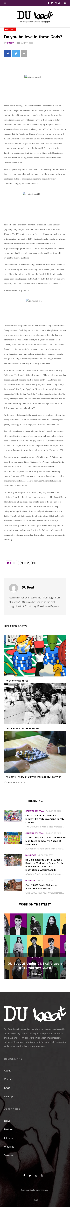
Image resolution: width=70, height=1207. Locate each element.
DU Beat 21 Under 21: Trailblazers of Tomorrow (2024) (34, 965)
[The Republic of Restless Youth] (35, 704)
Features (9, 29)
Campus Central (34, 811)
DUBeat (11, 43)
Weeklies (9, 1146)
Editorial (9, 1137)
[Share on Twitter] (16, 53)
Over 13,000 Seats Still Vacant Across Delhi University (42, 887)
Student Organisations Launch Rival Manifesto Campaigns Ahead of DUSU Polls (45, 841)
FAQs (7, 1087)
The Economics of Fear (16, 680)
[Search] (65, 2)
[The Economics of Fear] (35, 655)
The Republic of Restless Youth (21, 728)
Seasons (8, 1155)
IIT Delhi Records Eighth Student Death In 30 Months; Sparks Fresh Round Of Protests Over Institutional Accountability (44, 864)
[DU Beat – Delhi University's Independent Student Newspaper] (35, 16)
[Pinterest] (27, 562)
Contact (8, 1079)
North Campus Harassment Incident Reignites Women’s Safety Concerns (44, 819)
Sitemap (8, 1096)
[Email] (33, 562)
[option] (35, 946)
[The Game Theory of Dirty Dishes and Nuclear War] (35, 752)
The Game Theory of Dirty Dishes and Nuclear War (32, 776)
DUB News (30, 855)
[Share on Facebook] (7, 53)
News (7, 1120)
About (7, 1070)
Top (36, 1200)
